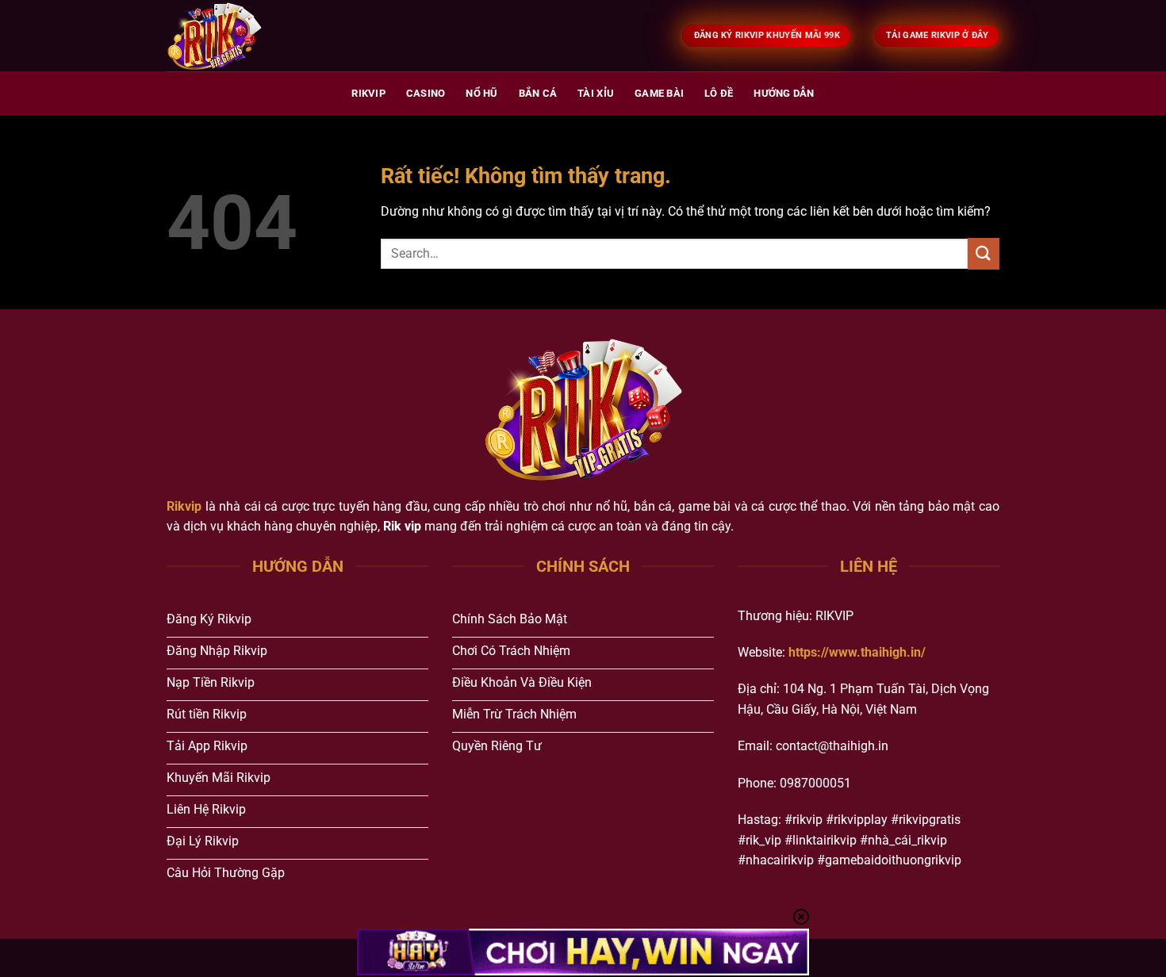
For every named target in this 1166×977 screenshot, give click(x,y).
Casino (426, 93)
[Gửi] (983, 253)
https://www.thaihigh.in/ (857, 652)
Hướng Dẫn (784, 93)
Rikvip (368, 93)
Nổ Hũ (481, 93)
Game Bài (659, 93)
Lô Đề (718, 93)
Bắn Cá (538, 93)
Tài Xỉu (595, 93)
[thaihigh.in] (246, 35)
